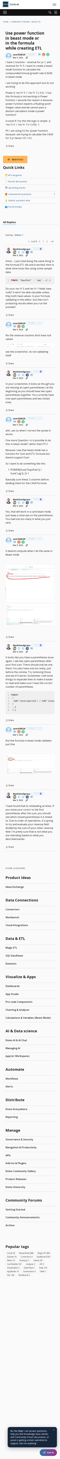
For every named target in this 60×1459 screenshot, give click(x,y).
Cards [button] (11, 1253)
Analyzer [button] (30, 1264)
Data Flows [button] (29, 1267)
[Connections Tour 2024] (15, 252)
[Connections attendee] (27, 252)
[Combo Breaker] (19, 252)
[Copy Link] (27, 57)
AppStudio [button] (13, 1271)
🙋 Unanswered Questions (30, 194)
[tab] (9, 222)
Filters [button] (11, 1260)
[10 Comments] (48, 54)
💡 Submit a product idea (17, 200)
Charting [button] (24, 1260)
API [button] (42, 1264)
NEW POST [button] (18, 159)
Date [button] (43, 1267)
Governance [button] (29, 1271)
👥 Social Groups (13, 206)
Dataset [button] (11, 1256)
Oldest (18, 235)
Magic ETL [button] (44, 1253)
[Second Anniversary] (44, 54)
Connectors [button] (26, 1256)
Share (10, 146)
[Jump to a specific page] (52, 241)
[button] (9, 56)
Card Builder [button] (14, 1264)
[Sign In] (55, 12)
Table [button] (43, 1271)
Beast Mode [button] (26, 1253)
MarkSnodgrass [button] (21, 249)
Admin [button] (38, 1260)
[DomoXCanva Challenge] (23, 252)
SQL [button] (10, 1275)
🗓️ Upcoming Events (15, 187)
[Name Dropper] (39, 54)
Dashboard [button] (43, 1256)
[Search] (50, 12)
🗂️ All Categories (13, 175)
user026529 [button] (19, 54)
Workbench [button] (24, 1275)
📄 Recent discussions (16, 181)
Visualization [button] (13, 1267)
